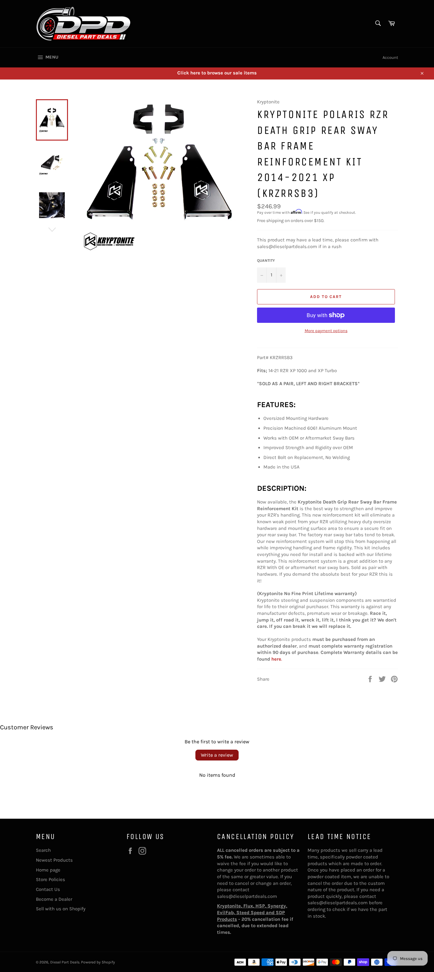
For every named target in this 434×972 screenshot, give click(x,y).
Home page (48, 870)
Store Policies (50, 879)
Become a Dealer (54, 899)
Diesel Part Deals (64, 962)
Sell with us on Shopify (60, 909)
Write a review (217, 755)
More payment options (326, 330)
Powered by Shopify (98, 962)
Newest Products (54, 860)
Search (43, 850)
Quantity (266, 260)
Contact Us (48, 889)
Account (390, 57)
